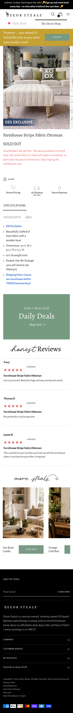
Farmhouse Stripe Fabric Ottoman (22, 375)
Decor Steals (24, 679)
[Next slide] (65, 516)
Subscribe (64, 592)
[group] (36, 375)
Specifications (15, 205)
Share (11, 179)
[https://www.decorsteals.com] (36, 316)
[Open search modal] (52, 14)
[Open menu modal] (68, 14)
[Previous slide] (8, 516)
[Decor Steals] (24, 14)
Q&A (28, 217)
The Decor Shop (51, 24)
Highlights (12, 217)
